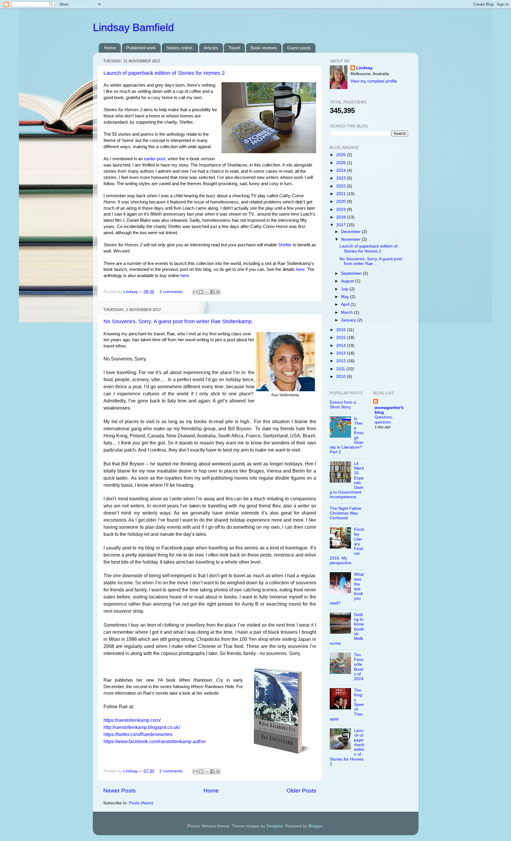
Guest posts (299, 47)
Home (110, 47)
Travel (234, 47)
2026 (341, 155)
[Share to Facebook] (212, 292)
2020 (341, 201)
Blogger (315, 826)
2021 (341, 194)
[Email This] (195, 292)
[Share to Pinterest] (218, 292)
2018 (341, 217)
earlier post (154, 158)
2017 (341, 225)
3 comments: (172, 292)
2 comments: (172, 771)
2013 (341, 353)
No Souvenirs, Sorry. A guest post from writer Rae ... (370, 261)
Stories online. (179, 47)
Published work (141, 47)
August (348, 281)
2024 (341, 170)
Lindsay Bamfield (133, 27)
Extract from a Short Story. (343, 404)
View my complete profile (373, 81)
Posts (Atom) (141, 803)
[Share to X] (207, 292)
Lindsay (364, 68)
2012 (341, 361)
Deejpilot (274, 826)
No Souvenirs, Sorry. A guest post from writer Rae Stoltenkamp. (178, 321)
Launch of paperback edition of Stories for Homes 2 (164, 73)
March (347, 312)
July (345, 289)
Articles (211, 47)
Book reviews (263, 47)
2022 (341, 186)
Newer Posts (119, 790)
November (351, 239)
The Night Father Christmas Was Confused (346, 513)
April (345, 304)
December (351, 231)
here (300, 269)
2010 (341, 376)
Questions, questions (384, 419)
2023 (341, 178)
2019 (341, 209)
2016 (341, 330)
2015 (341, 337)
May (345, 297)
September (352, 273)
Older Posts (301, 790)
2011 (341, 369)
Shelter (285, 244)
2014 (341, 345)
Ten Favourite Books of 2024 (358, 667)
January (349, 320)
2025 (341, 163)
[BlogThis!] (201, 292)
